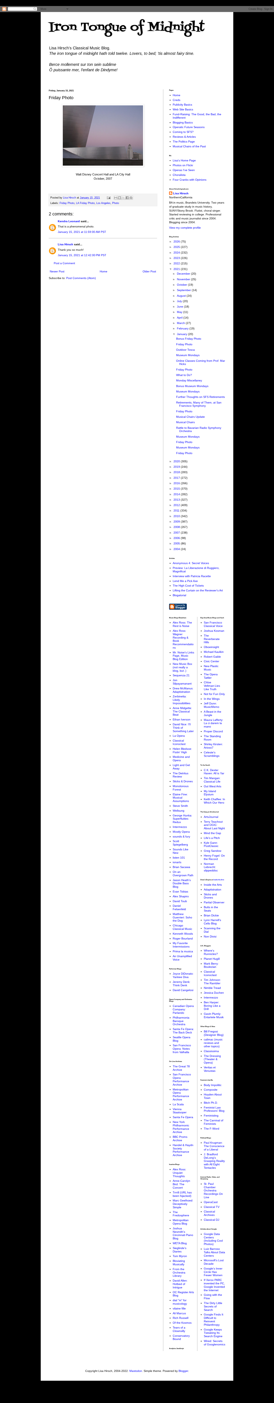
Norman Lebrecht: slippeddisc (211, 867)
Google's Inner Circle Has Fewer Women (213, 1272)
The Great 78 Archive (181, 1068)
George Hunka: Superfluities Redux (182, 819)
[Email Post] (108, 197)
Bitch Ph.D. (211, 1102)
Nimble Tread (212, 987)
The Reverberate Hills (212, 639)
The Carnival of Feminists (213, 1122)
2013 (177, 499)
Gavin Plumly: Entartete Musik (214, 1015)
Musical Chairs (185, 422)
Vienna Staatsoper (180, 1111)
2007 (177, 532)
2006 (177, 538)
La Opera (179, 735)
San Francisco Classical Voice (213, 624)
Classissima (211, 1051)
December (184, 273)
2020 (177, 461)
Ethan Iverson (181, 719)
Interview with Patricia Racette (192, 576)
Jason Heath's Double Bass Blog (182, 883)
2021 (177, 269)
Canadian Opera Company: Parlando (183, 1009)
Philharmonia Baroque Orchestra (181, 1021)
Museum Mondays (188, 355)
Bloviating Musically (179, 1262)
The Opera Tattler (211, 676)
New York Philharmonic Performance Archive (181, 1127)
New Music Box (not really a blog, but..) (182, 667)
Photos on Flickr (183, 165)
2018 (177, 472)
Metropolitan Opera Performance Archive (181, 1094)
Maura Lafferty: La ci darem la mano (213, 723)
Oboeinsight (211, 647)
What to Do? (184, 375)
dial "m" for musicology (180, 1302)
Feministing (211, 1115)
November (184, 279)
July (180, 301)
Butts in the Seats (211, 909)
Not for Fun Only (214, 694)
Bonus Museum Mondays (192, 386)
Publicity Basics (182, 104)
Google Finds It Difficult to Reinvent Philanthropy (213, 1319)
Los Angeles (103, 203)
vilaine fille (179, 1308)
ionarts (177, 862)
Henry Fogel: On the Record (214, 857)
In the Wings (212, 698)
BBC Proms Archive (180, 1138)
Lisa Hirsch (65, 244)
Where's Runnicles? (211, 952)
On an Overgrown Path (183, 873)
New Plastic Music (211, 667)
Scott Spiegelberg (180, 843)
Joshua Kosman (214, 630)
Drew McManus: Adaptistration (183, 690)
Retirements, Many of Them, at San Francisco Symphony (198, 404)
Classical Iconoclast (179, 742)
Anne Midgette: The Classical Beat (182, 711)
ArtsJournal (211, 816)
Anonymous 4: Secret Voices (191, 563)
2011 (177, 510)
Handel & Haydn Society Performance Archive (183, 1150)
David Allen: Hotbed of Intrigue (180, 1284)
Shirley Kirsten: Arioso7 (213, 746)
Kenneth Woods (183, 933)
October (182, 284)
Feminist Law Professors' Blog (214, 1109)
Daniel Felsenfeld (179, 907)
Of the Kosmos (182, 1322)
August (182, 295)
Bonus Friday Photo (188, 338)
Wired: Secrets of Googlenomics (214, 1342)
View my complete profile (185, 227)
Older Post (149, 271)
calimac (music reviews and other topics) (213, 1043)
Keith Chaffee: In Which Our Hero (214, 801)
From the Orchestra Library (179, 1272)
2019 (177, 466)
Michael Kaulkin (214, 651)
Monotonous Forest (181, 788)
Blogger (183, 1370)
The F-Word (211, 1128)
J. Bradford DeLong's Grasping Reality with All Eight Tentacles (214, 1161)
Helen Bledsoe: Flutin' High (182, 750)
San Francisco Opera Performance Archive (182, 1079)
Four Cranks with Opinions (189, 179)
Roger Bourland (183, 938)
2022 (177, 263)
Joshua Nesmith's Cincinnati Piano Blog (183, 1233)
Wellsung (178, 810)
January (182, 334)
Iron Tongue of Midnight (126, 27)
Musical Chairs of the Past (189, 146)
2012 (177, 505)
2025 (177, 247)
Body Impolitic (212, 1085)
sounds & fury (181, 836)
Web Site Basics (183, 109)
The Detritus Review (180, 775)
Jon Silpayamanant (182, 682)
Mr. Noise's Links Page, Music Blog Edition (183, 656)
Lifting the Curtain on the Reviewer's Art (198, 590)
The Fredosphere (181, 1213)
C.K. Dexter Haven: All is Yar (214, 771)
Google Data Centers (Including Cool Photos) (213, 1239)
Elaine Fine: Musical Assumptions (181, 798)
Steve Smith (180, 805)
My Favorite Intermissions (181, 944)
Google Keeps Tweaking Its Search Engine (213, 1333)
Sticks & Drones (183, 781)
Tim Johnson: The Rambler (212, 981)
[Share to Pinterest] (131, 198)
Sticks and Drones (210, 896)
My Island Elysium (210, 793)
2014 (177, 494)
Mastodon (135, 1370)
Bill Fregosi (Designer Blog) (214, 1033)
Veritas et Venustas (210, 1069)
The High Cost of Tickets (188, 585)
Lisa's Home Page (184, 160)
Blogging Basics (183, 122)
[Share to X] (123, 198)
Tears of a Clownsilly (179, 1329)
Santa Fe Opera (183, 1117)
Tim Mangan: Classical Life (212, 779)
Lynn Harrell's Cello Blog (212, 921)
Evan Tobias (180, 891)
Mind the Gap (212, 833)
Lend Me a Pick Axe (185, 581)
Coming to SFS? (183, 131)
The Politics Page (184, 141)
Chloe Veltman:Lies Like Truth (212, 686)
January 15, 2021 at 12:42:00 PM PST (82, 255)
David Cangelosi (183, 990)
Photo (115, 203)
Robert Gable (212, 656)
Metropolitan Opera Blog (181, 1222)
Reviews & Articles (184, 136)
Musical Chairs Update (190, 416)
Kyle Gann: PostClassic (211, 844)
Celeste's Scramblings (211, 754)
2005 (177, 543)
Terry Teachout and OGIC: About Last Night (214, 825)
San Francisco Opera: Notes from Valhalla (182, 1049)
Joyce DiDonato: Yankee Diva (183, 975)
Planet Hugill (212, 958)
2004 (177, 549)
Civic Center (211, 661)
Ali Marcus (179, 1313)
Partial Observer (214, 902)
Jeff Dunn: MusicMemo (211, 705)
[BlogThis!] (120, 198)
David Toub (180, 901)
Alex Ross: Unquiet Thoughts (179, 1173)
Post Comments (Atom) (81, 278)
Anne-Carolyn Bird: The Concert (181, 1184)
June (180, 306)
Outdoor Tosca (185, 349)
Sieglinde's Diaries (179, 1249)
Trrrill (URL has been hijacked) (182, 1194)
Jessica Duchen (214, 992)
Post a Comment (64, 263)
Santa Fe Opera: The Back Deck (183, 1030)
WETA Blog (180, 1243)
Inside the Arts (218, 880)
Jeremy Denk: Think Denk (181, 983)
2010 (177, 516)
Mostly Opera (181, 831)
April (180, 317)
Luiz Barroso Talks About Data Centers (214, 1252)
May (180, 312)
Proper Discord (213, 731)
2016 (177, 483)
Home (103, 271)
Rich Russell (180, 1317)
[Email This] (116, 198)
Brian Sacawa (181, 867)
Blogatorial (179, 595)
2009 (177, 521)
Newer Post (57, 271)
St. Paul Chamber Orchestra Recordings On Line (213, 1190)
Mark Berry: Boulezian (211, 965)
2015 (177, 488)
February (183, 328)
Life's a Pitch (212, 838)
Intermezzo (180, 826)
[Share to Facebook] (127, 198)
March (181, 323)
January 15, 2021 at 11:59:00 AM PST (82, 231)
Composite (210, 1089)
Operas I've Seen (184, 170)
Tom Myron (180, 1256)
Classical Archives (209, 1213)
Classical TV (211, 1206)
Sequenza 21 (181, 675)
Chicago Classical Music (182, 927)
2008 (177, 527)
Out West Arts (212, 786)
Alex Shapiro (181, 896)
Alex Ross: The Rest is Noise (182, 624)
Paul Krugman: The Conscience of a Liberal (214, 1146)
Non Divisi (210, 936)
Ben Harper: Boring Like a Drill (212, 1006)
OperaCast (211, 1202)
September (184, 290)
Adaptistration (212, 889)
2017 (177, 477)
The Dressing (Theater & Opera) (212, 1059)
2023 (177, 258)
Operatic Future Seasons (189, 127)
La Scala (178, 1104)
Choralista (179, 174)
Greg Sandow (212, 850)
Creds (176, 100)
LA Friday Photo (85, 203)
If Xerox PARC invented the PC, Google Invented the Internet (214, 1285)
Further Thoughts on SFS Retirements (200, 396)
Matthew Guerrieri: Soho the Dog (182, 917)
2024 (177, 252)
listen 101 (179, 857)
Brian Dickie (211, 915)
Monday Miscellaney (189, 380)
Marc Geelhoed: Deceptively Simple (183, 1204)
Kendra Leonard (69, 221)
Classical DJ (211, 1219)
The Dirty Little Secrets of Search (213, 1306)
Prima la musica (183, 951)
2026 (177, 241)
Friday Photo (67, 203)
